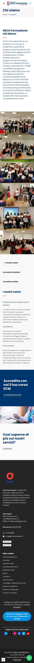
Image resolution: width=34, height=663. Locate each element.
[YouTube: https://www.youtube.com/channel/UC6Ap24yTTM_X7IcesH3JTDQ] (28, 634)
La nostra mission (11, 272)
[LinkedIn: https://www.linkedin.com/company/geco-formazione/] (19, 633)
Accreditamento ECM (10, 567)
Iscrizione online (8, 563)
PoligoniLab (17, 660)
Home (5, 15)
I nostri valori (11, 262)
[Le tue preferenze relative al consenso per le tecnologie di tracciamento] (3, 659)
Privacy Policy (7, 541)
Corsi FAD (6, 560)
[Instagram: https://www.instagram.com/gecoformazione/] (14, 633)
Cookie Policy (7, 545)
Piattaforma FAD (8, 570)
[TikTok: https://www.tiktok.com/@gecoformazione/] (10, 633)
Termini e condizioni (10, 593)
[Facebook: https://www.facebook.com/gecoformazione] (6, 633)
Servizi (5, 573)
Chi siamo (6, 576)
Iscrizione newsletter (10, 586)
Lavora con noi (8, 580)
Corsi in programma (10, 557)
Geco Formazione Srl (21, 652)
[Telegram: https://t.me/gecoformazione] (23, 633)
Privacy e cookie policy (11, 589)
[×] (29, 658)
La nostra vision (10, 281)
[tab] (17, 263)
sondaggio (17, 607)
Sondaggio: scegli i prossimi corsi (14, 583)
